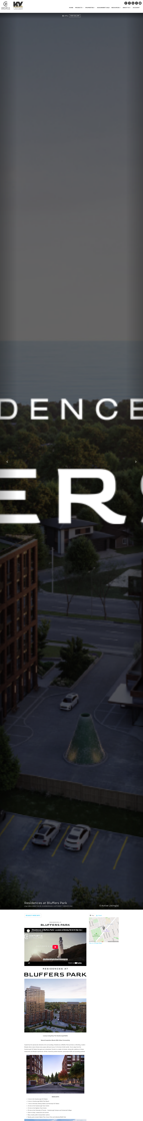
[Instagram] (129, 3)
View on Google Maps (95, 943)
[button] (8, 461)
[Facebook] (126, 3)
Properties (89, 7)
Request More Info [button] (33, 915)
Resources (115, 7)
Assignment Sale (103, 7)
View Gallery (75, 16)
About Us (126, 7)
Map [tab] (92, 915)
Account (136, 7)
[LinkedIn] (133, 3)
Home (71, 7)
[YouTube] (140, 3)
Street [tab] (100, 915)
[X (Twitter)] (137, 3)
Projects (79, 7)
